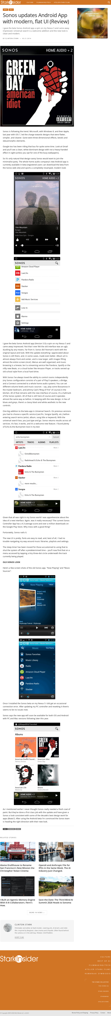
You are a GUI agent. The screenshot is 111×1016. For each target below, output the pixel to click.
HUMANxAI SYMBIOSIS (98, 973)
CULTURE (105, 957)
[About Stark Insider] (92, 23)
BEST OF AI (104, 961)
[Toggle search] (109, 2)
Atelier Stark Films (62, 2)
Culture (30, 2)
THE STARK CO (104, 986)
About (109, 1013)
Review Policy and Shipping (80, 1013)
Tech (11, 9)
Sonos (18, 829)
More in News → (37, 912)
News (5, 9)
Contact (102, 1013)
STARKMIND (104, 996)
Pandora (11, 829)
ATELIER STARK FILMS (98, 969)
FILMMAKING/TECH (100, 965)
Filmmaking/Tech (44, 2)
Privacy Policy (94, 1013)
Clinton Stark (12, 38)
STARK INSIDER (103, 991)
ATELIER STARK (103, 1001)
